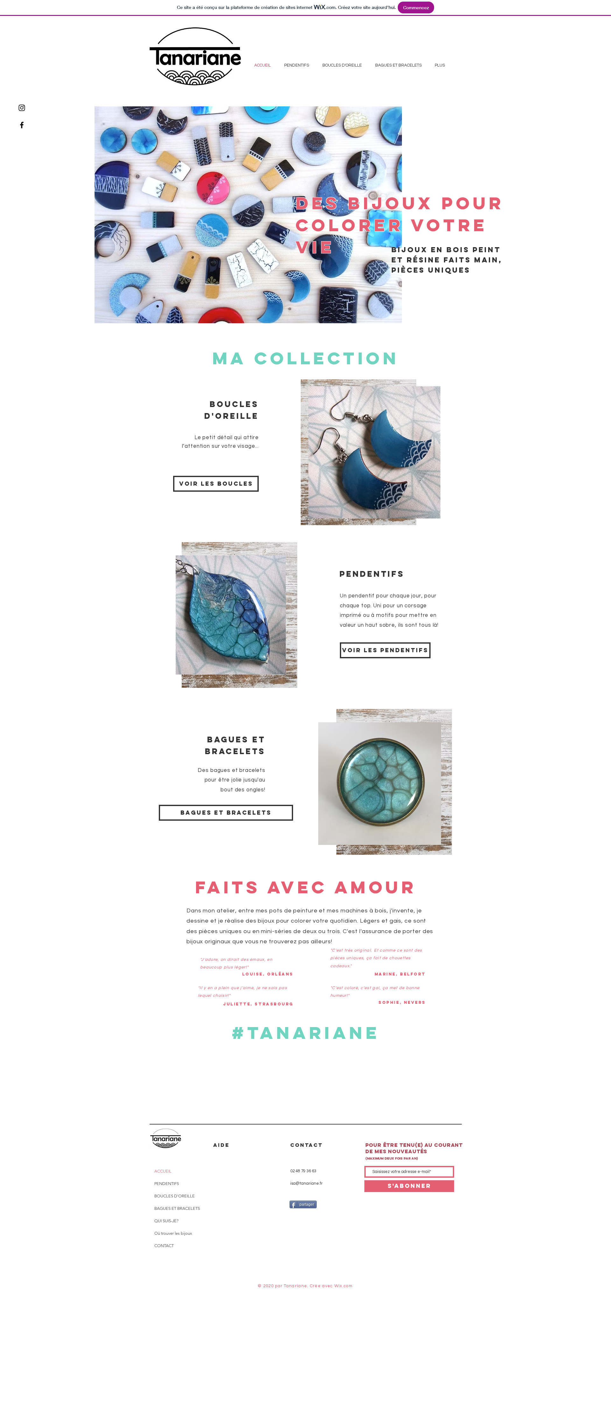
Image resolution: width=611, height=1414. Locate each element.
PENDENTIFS (166, 1183)
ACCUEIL (163, 1171)
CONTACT (164, 1245)
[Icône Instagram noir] (22, 108)
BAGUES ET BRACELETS (177, 1208)
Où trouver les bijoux (173, 1233)
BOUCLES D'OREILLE (174, 1196)
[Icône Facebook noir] (22, 125)
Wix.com (343, 1286)
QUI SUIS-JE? (166, 1220)
